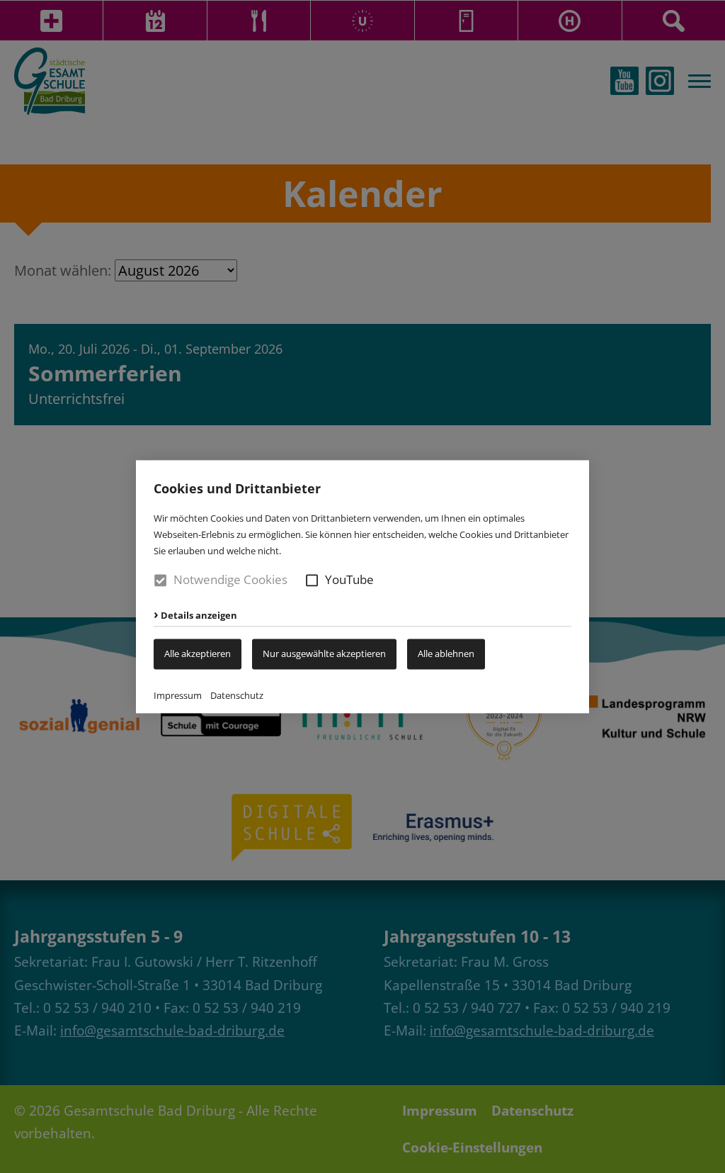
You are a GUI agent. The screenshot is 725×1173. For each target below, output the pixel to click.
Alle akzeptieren (197, 653)
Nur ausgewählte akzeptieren (324, 653)
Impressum (178, 695)
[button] (312, 580)
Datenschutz (236, 695)
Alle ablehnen (446, 653)
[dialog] (362, 586)
